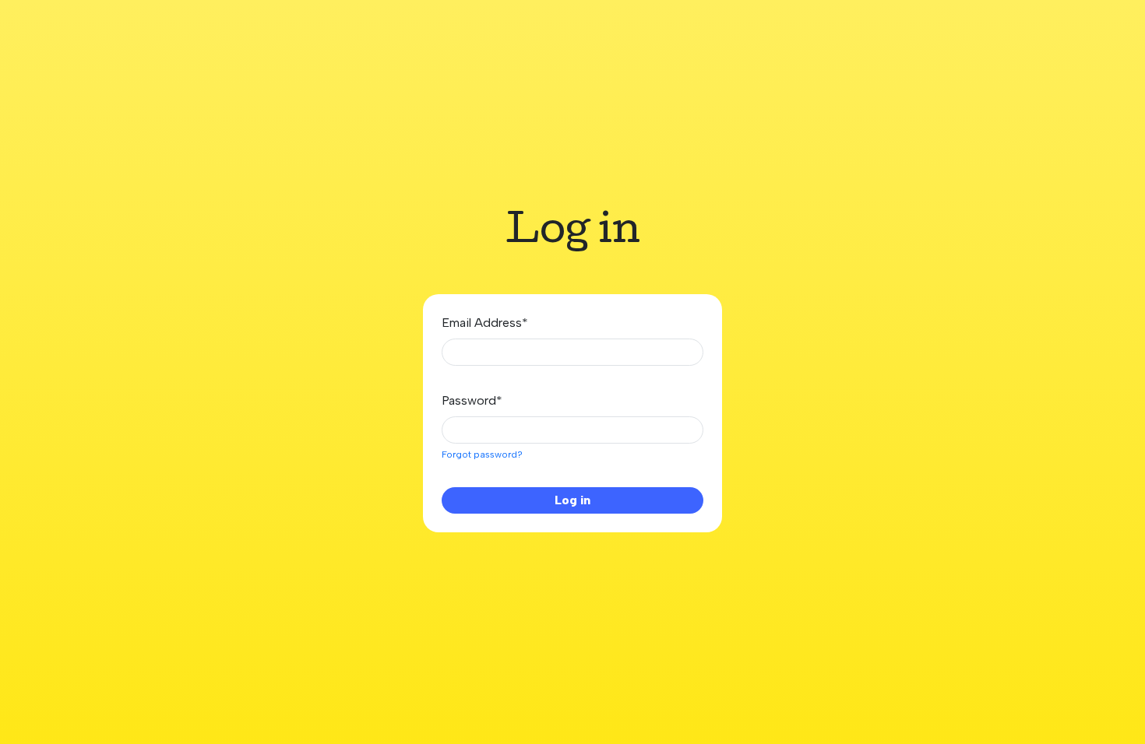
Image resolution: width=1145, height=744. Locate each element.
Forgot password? (482, 454)
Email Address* (485, 322)
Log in (572, 500)
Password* (472, 400)
